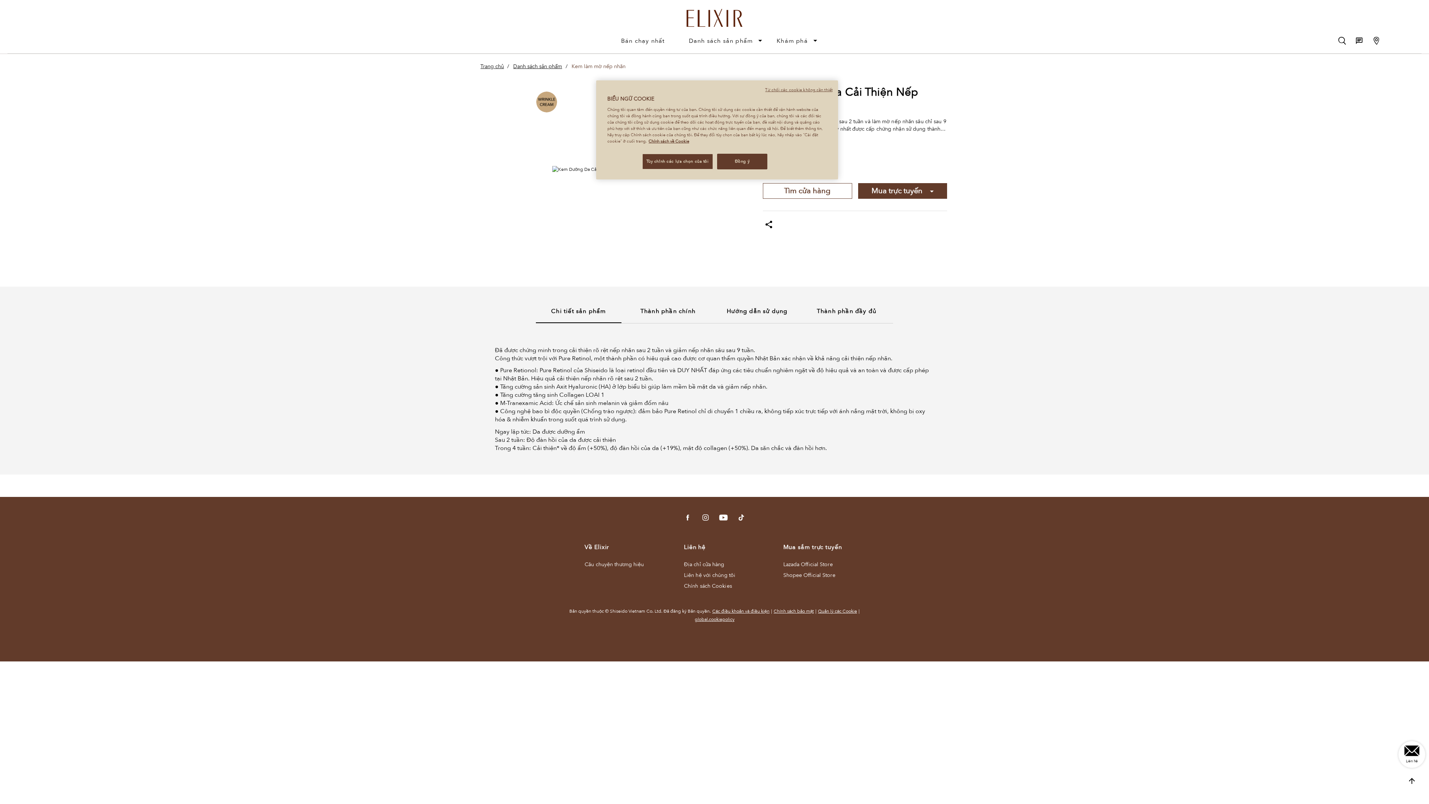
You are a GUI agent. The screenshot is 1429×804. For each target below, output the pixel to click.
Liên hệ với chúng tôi (709, 575)
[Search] (1342, 41)
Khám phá (792, 41)
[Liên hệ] (1359, 41)
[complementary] (1411, 781)
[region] (717, 129)
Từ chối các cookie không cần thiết (798, 90)
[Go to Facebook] (687, 518)
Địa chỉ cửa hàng (704, 564)
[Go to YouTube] (723, 518)
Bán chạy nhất (643, 41)
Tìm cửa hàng (807, 191)
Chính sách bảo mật (794, 611)
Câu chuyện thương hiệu (614, 564)
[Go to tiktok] (741, 518)
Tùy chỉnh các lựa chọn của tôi (677, 161)
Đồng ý (742, 161)
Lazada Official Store (808, 564)
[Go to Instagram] (705, 518)
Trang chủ (492, 66)
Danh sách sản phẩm (721, 41)
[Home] (714, 14)
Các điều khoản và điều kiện (741, 611)
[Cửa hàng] (1376, 41)
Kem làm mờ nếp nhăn (599, 66)
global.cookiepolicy (715, 619)
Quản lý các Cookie (837, 611)
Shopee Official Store (809, 575)
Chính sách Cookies (708, 586)
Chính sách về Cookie (669, 141)
